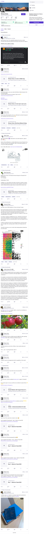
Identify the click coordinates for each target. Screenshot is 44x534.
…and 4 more (18, 196)
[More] (27, 65)
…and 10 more (15, 261)
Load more (14, 532)
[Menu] (27, 14)
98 (6, 17)
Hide (26, 48)
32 (1, 17)
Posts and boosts (4, 32)
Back (3, 1)
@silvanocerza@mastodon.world (6, 15)
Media (5, 29)
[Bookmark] (20, 65)
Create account (36, 22)
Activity (2, 29)
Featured (9, 29)
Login (36, 24)
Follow (23, 14)
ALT (26, 62)
